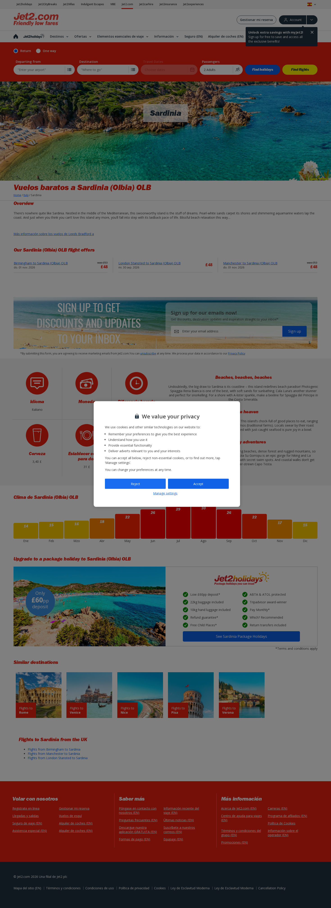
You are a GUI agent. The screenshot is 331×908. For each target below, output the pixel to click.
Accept (198, 483)
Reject (135, 483)
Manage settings (165, 493)
